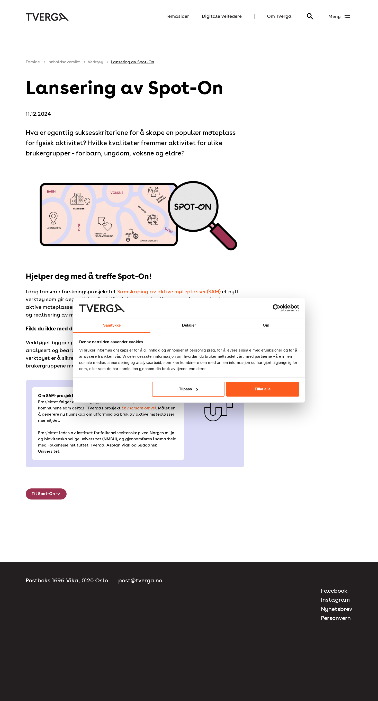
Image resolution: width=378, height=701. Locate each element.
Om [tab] (266, 325)
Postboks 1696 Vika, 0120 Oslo (67, 580)
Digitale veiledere (222, 16)
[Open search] (310, 16)
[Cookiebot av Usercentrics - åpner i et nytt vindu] (276, 308)
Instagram (335, 600)
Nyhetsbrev (336, 609)
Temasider (177, 16)
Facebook (334, 591)
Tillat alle (263, 389)
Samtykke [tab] (112, 325)
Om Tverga (279, 16)
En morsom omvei (139, 408)
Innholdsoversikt (64, 61)
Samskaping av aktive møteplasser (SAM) (169, 291)
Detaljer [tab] (189, 325)
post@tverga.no (140, 580)
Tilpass (185, 389)
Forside (33, 61)
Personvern (336, 618)
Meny (334, 16)
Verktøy (95, 61)
